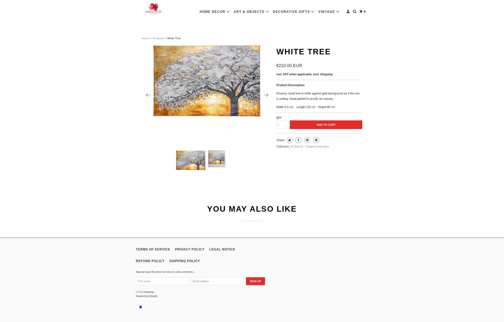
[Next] (266, 95)
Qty (279, 117)
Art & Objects (250, 11)
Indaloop (149, 292)
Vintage (327, 11)
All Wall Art (297, 146)
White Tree (303, 51)
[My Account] (348, 11)
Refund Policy (150, 261)
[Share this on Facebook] (298, 140)
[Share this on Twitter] (289, 140)
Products (158, 38)
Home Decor (213, 11)
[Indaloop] (153, 9)
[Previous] (148, 95)
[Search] (355, 11)
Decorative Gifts (292, 11)
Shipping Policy (184, 261)
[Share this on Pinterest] (306, 140)
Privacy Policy (190, 249)
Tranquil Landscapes (317, 146)
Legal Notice (222, 249)
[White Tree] (207, 95)
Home (145, 38)
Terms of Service (153, 249)
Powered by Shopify (146, 296)
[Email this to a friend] (315, 140)
